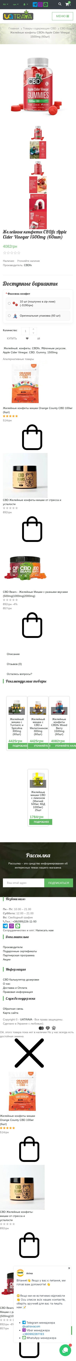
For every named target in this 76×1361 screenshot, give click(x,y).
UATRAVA (26, 1019)
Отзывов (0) (14, 664)
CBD (32, 352)
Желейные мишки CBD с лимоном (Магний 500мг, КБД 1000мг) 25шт (38, 801)
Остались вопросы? (19, 674)
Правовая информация (18, 991)
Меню (61, 16)
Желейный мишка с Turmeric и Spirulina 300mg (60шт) (17, 727)
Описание (13, 654)
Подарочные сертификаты (20, 951)
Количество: (10, 330)
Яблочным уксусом (53, 348)
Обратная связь (13, 1008)
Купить (12, 338)
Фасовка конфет (19, 293)
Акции (7, 959)
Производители (13, 947)
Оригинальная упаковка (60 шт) (40, 315)
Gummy (41, 352)
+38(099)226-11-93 (24, 921)
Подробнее (20, 746)
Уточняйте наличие (46, 746)
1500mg (52, 352)
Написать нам (45, 930)
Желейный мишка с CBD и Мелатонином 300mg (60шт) (38, 727)
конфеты (24, 348)
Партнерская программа (18, 955)
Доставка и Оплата (15, 987)
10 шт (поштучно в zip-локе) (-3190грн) (37, 303)
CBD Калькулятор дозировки (21, 979)
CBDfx (28, 265)
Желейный (11, 348)
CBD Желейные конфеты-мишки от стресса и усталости (16, 1216)
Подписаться (58, 883)
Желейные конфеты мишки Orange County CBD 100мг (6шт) (17, 1120)
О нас (6, 983)
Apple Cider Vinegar (15, 352)
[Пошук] (60, 4)
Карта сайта (10, 1012)
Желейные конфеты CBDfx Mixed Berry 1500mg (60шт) (59, 727)
